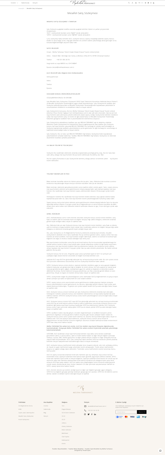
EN (142, 3)
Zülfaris (64, 423)
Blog (45, 412)
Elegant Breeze (66, 409)
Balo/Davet (65, 433)
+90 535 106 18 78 (93, 410)
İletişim (35, 3)
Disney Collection (67, 426)
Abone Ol (142, 412)
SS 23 (63, 419)
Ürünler (46, 406)
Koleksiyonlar (65, 440)
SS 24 (63, 416)
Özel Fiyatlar (65, 436)
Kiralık (64, 443)
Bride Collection (66, 430)
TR (139, 3)
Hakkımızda (25, 3)
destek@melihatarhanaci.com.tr (97, 406)
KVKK (20, 409)
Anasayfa (21, 8)
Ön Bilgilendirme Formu (26, 406)
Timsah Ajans (86, 450)
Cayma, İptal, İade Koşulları (26, 412)
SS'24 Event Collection (68, 412)
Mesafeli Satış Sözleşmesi (26, 416)
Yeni (63, 406)
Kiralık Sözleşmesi (24, 419)
